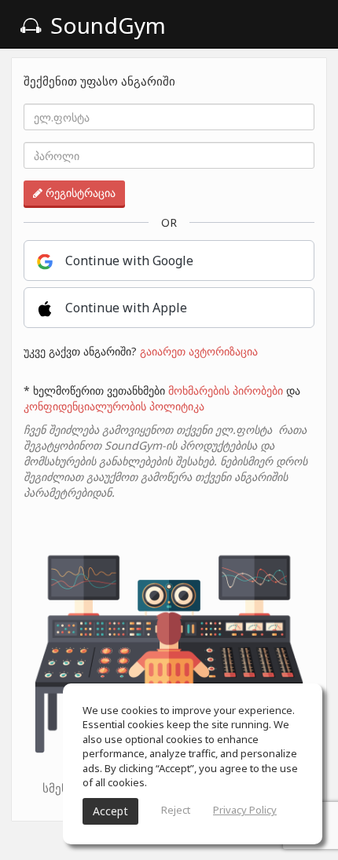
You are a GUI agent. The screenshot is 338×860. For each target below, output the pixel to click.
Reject (175, 810)
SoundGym (105, 25)
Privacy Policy (245, 810)
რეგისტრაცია (79, 192)
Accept (110, 811)
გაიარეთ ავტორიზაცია (199, 351)
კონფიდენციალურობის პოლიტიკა (114, 406)
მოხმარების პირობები (225, 390)
